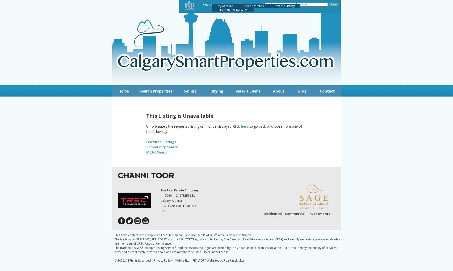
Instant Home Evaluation (233, 9)
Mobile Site (182, 261)
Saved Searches (254, 6)
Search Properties (156, 91)
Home (123, 91)
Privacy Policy (163, 261)
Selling (190, 91)
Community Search (162, 147)
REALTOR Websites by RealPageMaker (218, 261)
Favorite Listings (285, 6)
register (208, 4)
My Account (225, 6)
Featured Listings (161, 142)
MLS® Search (157, 152)
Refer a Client (248, 91)
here (245, 126)
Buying (216, 91)
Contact (327, 91)
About (279, 91)
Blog (302, 91)
